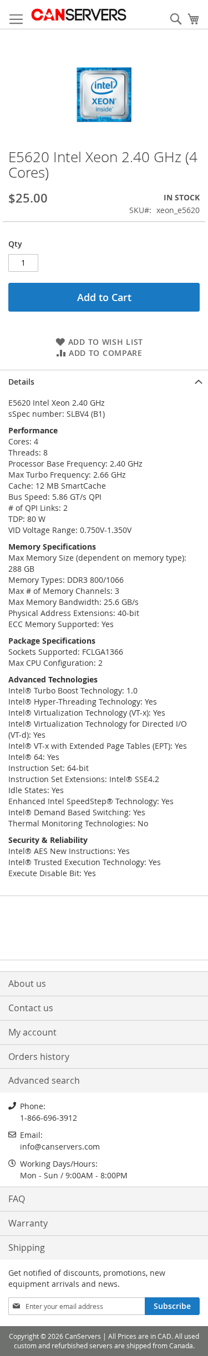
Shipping (26, 1247)
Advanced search (44, 1080)
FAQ (16, 1199)
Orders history (38, 1056)
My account (32, 1032)
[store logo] (78, 15)
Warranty (28, 1223)
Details (21, 381)
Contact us (30, 1008)
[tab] (104, 381)
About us (27, 983)
